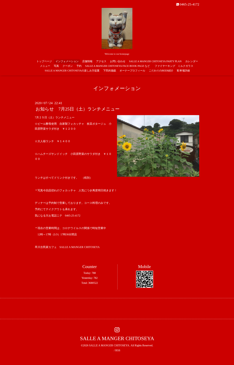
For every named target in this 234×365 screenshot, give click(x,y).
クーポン (68, 66)
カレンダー (191, 61)
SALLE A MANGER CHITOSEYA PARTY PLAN (155, 61)
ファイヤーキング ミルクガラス (175, 66)
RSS (117, 350)
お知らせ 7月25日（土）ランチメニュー (78, 109)
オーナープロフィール (132, 70)
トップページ (44, 61)
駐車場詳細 (183, 70)
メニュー (45, 66)
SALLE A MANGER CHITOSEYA (117, 338)
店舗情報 (87, 61)
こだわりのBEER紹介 (161, 70)
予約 (79, 66)
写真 (56, 66)
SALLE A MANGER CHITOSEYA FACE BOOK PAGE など (117, 66)
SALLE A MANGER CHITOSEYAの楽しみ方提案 (72, 70)
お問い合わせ (117, 61)
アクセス (101, 61)
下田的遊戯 (109, 70)
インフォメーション (67, 61)
